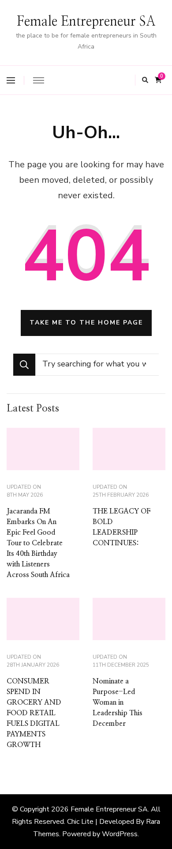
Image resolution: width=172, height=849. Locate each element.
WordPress (120, 834)
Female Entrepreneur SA (86, 21)
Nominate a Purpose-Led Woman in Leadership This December (117, 702)
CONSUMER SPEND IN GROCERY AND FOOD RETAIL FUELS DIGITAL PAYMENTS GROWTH (34, 713)
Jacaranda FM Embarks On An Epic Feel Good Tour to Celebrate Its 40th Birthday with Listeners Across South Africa (38, 543)
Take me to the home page (86, 322)
